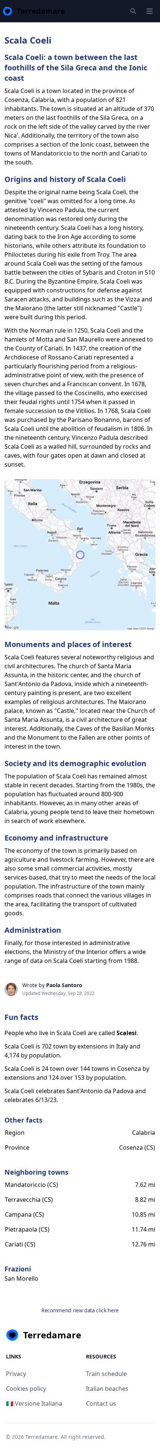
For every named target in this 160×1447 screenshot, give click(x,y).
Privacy (16, 1374)
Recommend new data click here (80, 1310)
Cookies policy (26, 1388)
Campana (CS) (24, 1214)
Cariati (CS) (20, 1244)
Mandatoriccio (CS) (31, 1185)
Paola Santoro (64, 985)
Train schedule (106, 1374)
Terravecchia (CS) (29, 1199)
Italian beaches (107, 1388)
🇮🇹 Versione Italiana (34, 1403)
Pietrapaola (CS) (27, 1229)
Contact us (101, 1403)
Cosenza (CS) (137, 1147)
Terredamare (41, 1436)
